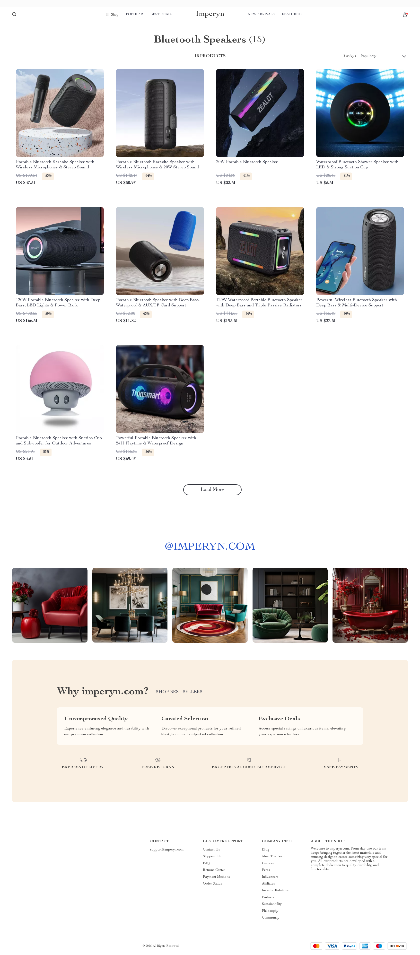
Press (266, 870)
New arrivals (261, 14)
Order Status (212, 884)
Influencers (270, 877)
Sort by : (349, 56)
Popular (134, 14)
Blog (265, 849)
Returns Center (214, 870)
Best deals (161, 14)
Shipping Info (212, 856)
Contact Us (211, 849)
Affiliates (268, 884)
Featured (292, 14)
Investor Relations (275, 890)
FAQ (206, 863)
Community (270, 918)
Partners (268, 897)
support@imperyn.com (167, 849)
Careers (268, 863)
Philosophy (270, 911)
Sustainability (272, 904)
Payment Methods (216, 877)
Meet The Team (274, 856)
